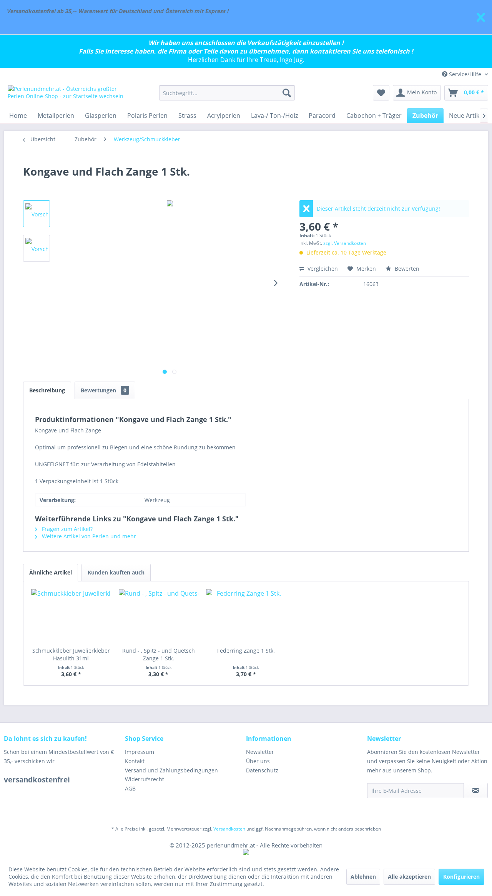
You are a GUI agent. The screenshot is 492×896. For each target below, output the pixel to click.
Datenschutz (262, 770)
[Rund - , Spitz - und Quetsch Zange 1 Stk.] (159, 616)
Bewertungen (103, 390)
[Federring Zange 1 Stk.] (246, 616)
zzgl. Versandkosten (344, 243)
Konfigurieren (461, 876)
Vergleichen (322, 268)
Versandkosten (229, 829)
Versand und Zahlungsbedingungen (171, 770)
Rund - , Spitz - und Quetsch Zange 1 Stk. (158, 654)
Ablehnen (363, 876)
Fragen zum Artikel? (66, 529)
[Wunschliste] (381, 92)
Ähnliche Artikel (50, 572)
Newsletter (260, 751)
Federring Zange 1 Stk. (246, 650)
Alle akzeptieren (409, 876)
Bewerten (406, 268)
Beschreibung (47, 390)
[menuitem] (227, 92)
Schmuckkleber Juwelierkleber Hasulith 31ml (71, 654)
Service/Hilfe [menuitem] (465, 74)
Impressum (139, 751)
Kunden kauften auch (116, 572)
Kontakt (135, 761)
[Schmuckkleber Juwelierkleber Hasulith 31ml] (71, 616)
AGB (130, 788)
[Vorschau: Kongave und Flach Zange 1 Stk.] (36, 213)
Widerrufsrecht (144, 779)
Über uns (258, 761)
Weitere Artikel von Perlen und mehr (88, 536)
